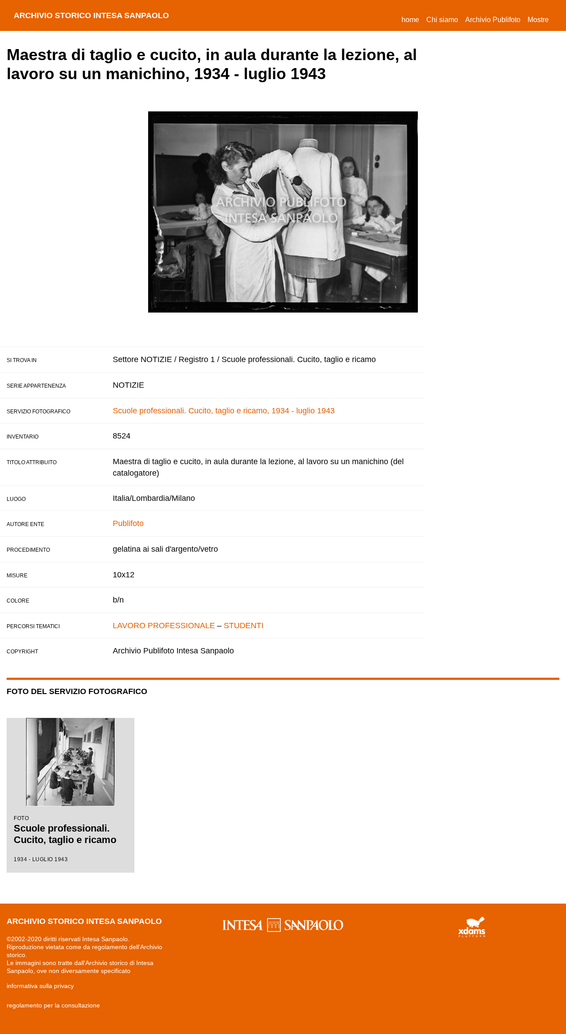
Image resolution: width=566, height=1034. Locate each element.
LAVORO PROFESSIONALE (164, 625)
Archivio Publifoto (492, 19)
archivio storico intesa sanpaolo (91, 15)
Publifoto (128, 523)
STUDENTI (244, 625)
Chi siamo (442, 19)
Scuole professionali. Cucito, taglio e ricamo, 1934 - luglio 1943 (224, 410)
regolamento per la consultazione (53, 1005)
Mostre (538, 19)
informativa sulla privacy (40, 985)
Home (412, 19)
